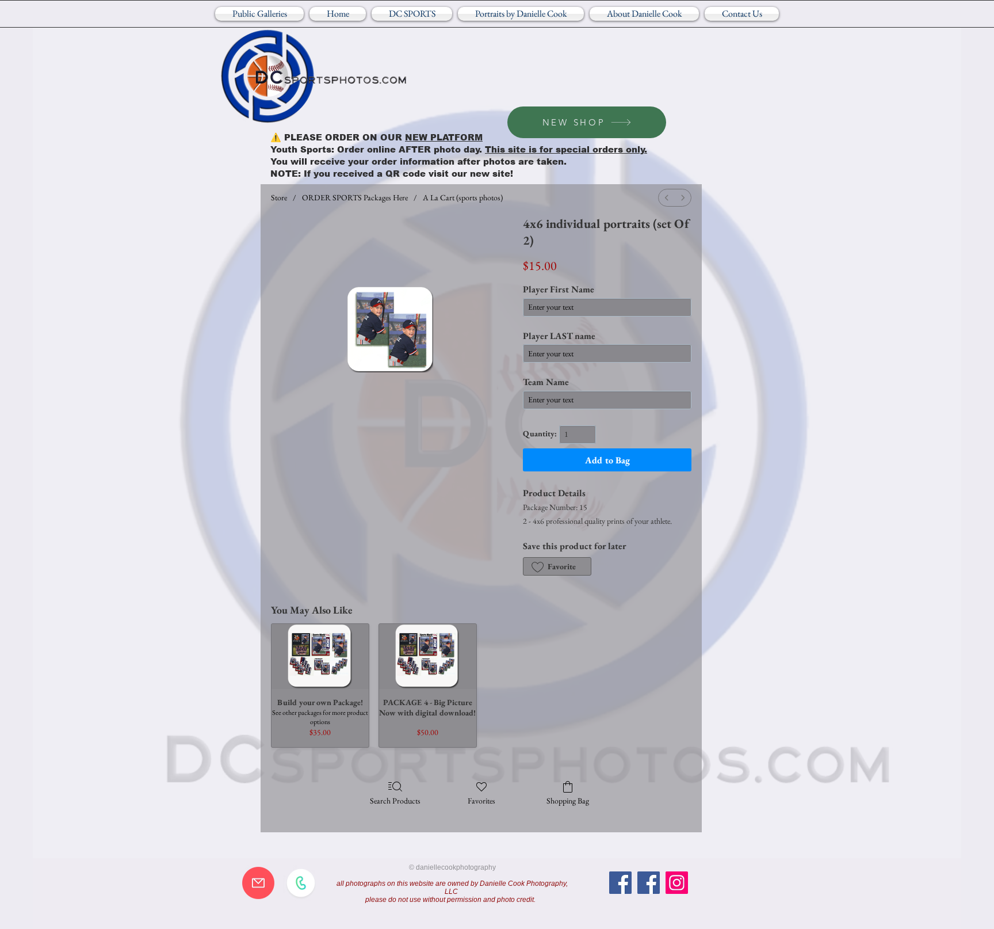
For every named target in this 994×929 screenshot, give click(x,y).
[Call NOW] (300, 883)
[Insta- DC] (677, 882)
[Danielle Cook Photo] (648, 882)
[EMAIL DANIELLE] (258, 883)
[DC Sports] (620, 882)
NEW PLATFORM (444, 137)
